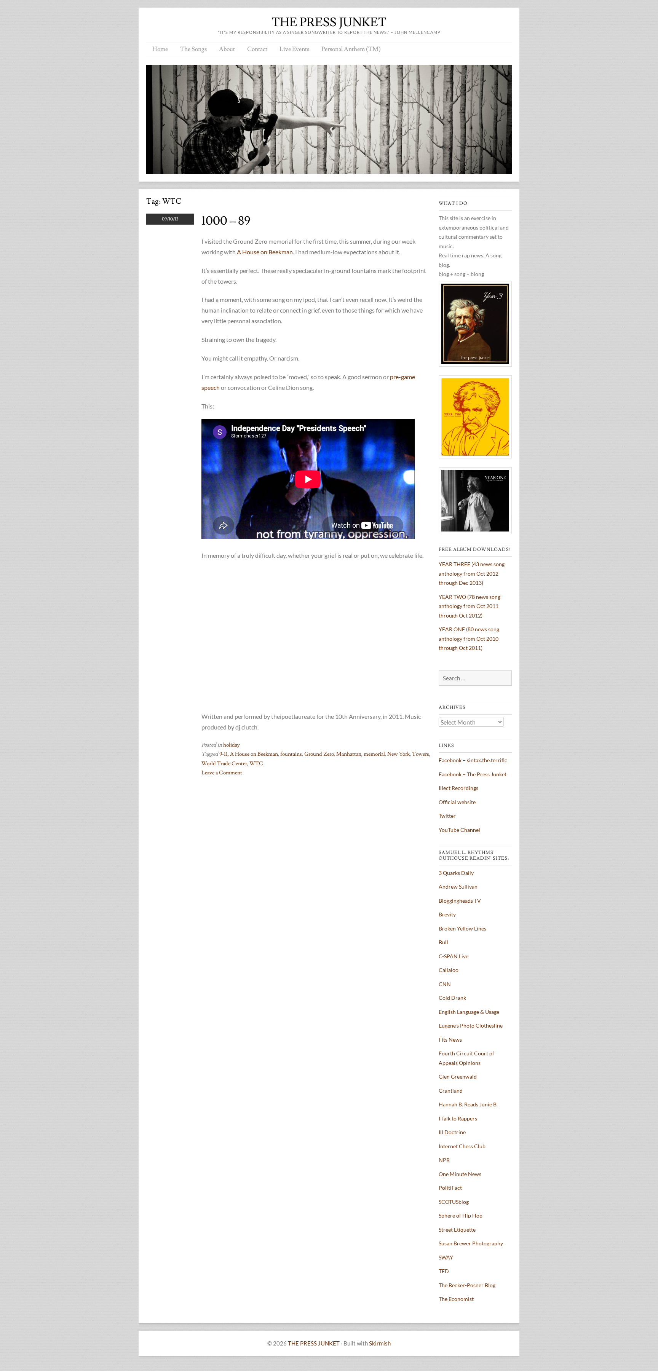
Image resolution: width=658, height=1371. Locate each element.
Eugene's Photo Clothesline (471, 1025)
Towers (420, 754)
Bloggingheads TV (460, 900)
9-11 (223, 754)
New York (398, 754)
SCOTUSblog (454, 1202)
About (227, 49)
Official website (457, 802)
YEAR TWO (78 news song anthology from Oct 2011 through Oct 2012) (469, 606)
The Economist (456, 1299)
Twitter (447, 815)
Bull (443, 942)
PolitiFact (450, 1187)
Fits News (450, 1039)
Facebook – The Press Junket (472, 774)
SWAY (446, 1257)
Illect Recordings (458, 788)
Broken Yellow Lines (462, 928)
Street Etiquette (457, 1229)
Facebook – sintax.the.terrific (473, 760)
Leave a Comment (221, 772)
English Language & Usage (469, 1012)
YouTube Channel (459, 830)
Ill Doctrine (452, 1132)
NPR (444, 1160)
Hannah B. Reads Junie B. (468, 1104)
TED (444, 1271)
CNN (445, 984)
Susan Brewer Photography (471, 1243)
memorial (374, 754)
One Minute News (460, 1174)
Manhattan (348, 754)
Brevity (447, 914)
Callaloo (448, 970)
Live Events (294, 49)
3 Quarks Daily (456, 873)
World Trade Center (224, 763)
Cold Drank (452, 997)
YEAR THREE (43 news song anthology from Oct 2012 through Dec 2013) (472, 573)
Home (160, 49)
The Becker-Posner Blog (467, 1285)
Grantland (451, 1090)
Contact (257, 49)
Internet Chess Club (462, 1146)
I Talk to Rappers (458, 1118)
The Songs (193, 49)
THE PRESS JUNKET (329, 22)
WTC (256, 763)
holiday (231, 745)
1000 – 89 (226, 221)
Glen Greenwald (458, 1076)
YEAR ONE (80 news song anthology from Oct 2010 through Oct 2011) (469, 638)
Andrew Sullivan (458, 886)
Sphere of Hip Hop (460, 1215)
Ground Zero (319, 754)
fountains (291, 754)
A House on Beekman (265, 251)
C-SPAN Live (453, 956)
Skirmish (380, 1343)
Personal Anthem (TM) (351, 49)
